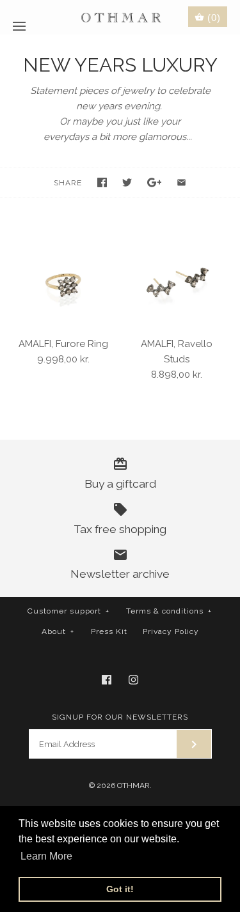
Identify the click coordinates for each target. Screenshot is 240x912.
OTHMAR (133, 785)
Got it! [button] (120, 889)
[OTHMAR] (120, 16)
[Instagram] (133, 679)
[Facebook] (106, 679)
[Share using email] (181, 182)
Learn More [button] (46, 856)
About (58, 631)
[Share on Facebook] (102, 182)
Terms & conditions (169, 611)
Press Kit (109, 631)
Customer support (68, 611)
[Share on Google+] (154, 182)
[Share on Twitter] (127, 182)
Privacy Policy (171, 631)
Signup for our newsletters (120, 717)
